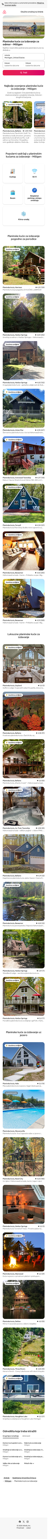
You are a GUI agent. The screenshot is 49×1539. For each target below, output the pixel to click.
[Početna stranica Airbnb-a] (4, 11)
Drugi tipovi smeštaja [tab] (11, 1436)
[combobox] (24, 57)
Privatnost (20, 1528)
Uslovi (28, 1528)
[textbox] (13, 65)
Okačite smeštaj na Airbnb (32, 12)
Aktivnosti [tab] (26, 1436)
